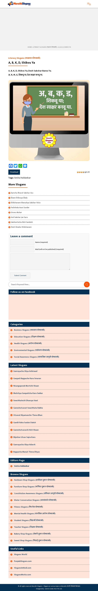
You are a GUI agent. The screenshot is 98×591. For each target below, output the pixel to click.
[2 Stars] (80, 172)
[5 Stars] (85, 172)
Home (29, 47)
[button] (87, 284)
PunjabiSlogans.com (23, 561)
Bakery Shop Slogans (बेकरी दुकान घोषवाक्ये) (32, 533)
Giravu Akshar (16, 212)
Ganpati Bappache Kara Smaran (27, 378)
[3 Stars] (82, 172)
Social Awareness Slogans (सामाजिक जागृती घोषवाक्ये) (36, 357)
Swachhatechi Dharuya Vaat (25, 400)
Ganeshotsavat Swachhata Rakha (28, 408)
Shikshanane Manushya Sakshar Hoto (26, 202)
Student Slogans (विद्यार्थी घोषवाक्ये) (29, 520)
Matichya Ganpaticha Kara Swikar (28, 393)
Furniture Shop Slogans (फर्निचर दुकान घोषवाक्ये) (34, 486)
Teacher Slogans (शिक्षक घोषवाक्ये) (28, 527)
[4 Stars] (83, 172)
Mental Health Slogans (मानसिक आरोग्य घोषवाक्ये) (34, 513)
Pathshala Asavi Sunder (20, 207)
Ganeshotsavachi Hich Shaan (26, 430)
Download (14, 172)
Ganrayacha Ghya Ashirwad (25, 371)
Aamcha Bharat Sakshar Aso (22, 193)
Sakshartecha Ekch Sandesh (22, 222)
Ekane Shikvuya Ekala (19, 197)
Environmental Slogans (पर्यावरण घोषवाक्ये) (32, 350)
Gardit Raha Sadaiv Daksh (24, 422)
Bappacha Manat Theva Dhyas (26, 452)
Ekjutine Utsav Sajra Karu (24, 437)
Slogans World (20, 554)
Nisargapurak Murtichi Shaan (26, 386)
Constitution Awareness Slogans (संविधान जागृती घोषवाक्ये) (39, 493)
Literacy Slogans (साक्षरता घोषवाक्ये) (45, 47)
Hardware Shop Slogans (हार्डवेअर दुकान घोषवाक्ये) (34, 480)
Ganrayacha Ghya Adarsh (24, 444)
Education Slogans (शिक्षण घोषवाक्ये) (29, 336)
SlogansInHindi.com (22, 568)
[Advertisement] (49, 28)
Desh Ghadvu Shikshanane (21, 227)
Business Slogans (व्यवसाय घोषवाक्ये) (29, 330)
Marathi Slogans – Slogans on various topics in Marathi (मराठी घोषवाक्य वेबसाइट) (56, 586)
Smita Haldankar (22, 178)
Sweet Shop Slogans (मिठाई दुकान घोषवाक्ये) (32, 540)
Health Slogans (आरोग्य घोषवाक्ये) (28, 343)
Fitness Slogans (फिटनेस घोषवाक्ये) (28, 507)
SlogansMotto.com (22, 574)
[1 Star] (78, 172)
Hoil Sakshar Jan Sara (19, 217)
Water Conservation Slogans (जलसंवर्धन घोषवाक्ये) (35, 500)
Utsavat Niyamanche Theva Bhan (27, 415)
